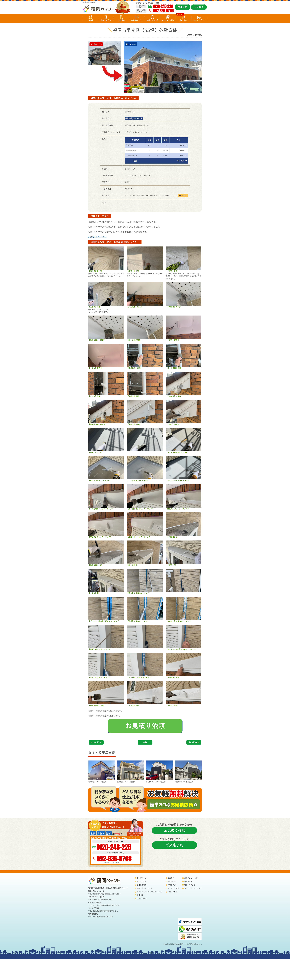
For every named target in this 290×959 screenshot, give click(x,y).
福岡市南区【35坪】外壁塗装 (97, 782)
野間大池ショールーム (145, 888)
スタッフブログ (199, 20)
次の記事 (97, 742)
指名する (182, 195)
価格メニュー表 (152, 20)
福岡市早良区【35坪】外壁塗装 (155, 782)
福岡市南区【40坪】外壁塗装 (184, 782)
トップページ (141, 878)
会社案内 (121, 20)
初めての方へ (106, 20)
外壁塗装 (128, 118)
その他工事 (138, 118)
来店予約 (182, 7)
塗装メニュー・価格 (191, 878)
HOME (90, 20)
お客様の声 (172, 881)
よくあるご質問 (173, 888)
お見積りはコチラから (97, 237)
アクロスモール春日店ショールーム (149, 892)
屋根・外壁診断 (189, 885)
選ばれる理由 (141, 885)
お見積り (198, 7)
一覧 (145, 742)
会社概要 (140, 895)
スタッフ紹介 (141, 898)
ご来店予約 (174, 845)
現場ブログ (172, 885)
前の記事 (193, 742)
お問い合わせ (172, 892)
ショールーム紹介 (168, 20)
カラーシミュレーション (193, 888)
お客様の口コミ (137, 20)
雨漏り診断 (188, 881)
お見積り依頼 (174, 830)
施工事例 (183, 20)
